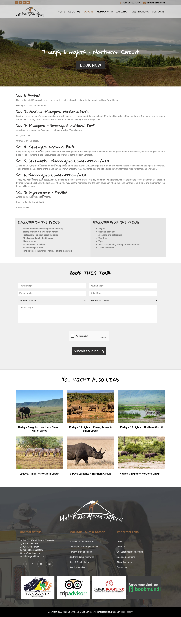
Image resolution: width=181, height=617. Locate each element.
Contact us (122, 567)
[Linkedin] (24, 2)
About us (121, 546)
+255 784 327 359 (131, 2)
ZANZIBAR (122, 11)
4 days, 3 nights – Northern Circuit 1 (141, 473)
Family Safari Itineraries (80, 552)
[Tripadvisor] (28, 2)
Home (119, 541)
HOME (61, 11)
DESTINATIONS (140, 11)
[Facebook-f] (23, 564)
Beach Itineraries (77, 567)
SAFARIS (88, 11)
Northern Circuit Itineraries (81, 541)
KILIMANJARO (105, 11)
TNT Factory (127, 612)
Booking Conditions (126, 557)
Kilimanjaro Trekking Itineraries (83, 546)
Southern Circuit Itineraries (81, 557)
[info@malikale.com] (144, 3)
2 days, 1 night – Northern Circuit (39, 473)
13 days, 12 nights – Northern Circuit (141, 427)
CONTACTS (158, 11)
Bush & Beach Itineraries (80, 562)
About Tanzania (124, 562)
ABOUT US (74, 11)
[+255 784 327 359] (120, 3)
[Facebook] (16, 2)
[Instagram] (20, 2)
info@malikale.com (156, 2)
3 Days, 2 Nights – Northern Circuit (90, 473)
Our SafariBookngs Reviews (130, 552)
